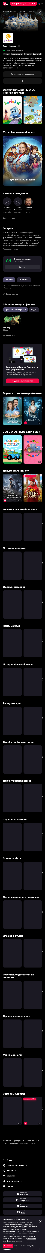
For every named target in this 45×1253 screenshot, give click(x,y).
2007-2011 (10, 51)
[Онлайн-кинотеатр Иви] (6, 3)
